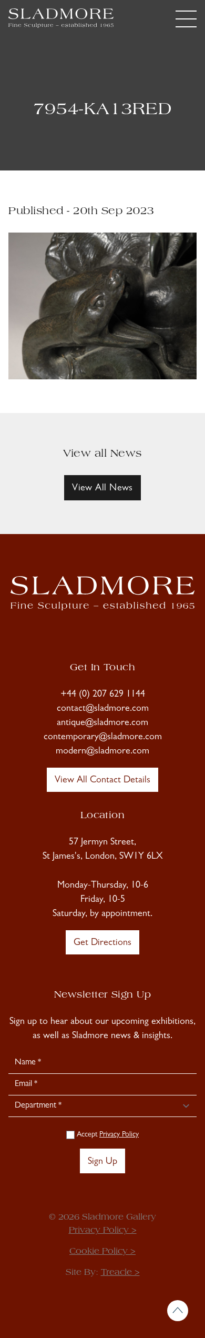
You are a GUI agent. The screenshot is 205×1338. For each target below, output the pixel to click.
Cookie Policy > (102, 1252)
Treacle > (120, 1273)
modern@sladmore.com (102, 752)
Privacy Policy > (103, 1230)
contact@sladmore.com (103, 709)
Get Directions (102, 943)
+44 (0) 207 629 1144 (102, 695)
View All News (102, 489)
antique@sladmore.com (102, 723)
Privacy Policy (119, 1135)
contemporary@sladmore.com (103, 737)
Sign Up (102, 1162)
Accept (107, 1135)
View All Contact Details (102, 781)
